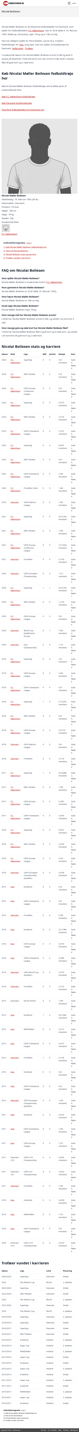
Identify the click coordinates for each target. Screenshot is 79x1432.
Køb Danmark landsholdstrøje (17, 103)
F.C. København (36, 30)
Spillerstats (17, 48)
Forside (43, 1430)
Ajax (21, 44)
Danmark (15, 502)
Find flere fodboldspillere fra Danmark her (23, 109)
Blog (59, 1430)
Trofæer (29, 48)
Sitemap (66, 1430)
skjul (29, 243)
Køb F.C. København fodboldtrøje (18, 96)
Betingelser (74, 1430)
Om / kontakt (52, 1430)
